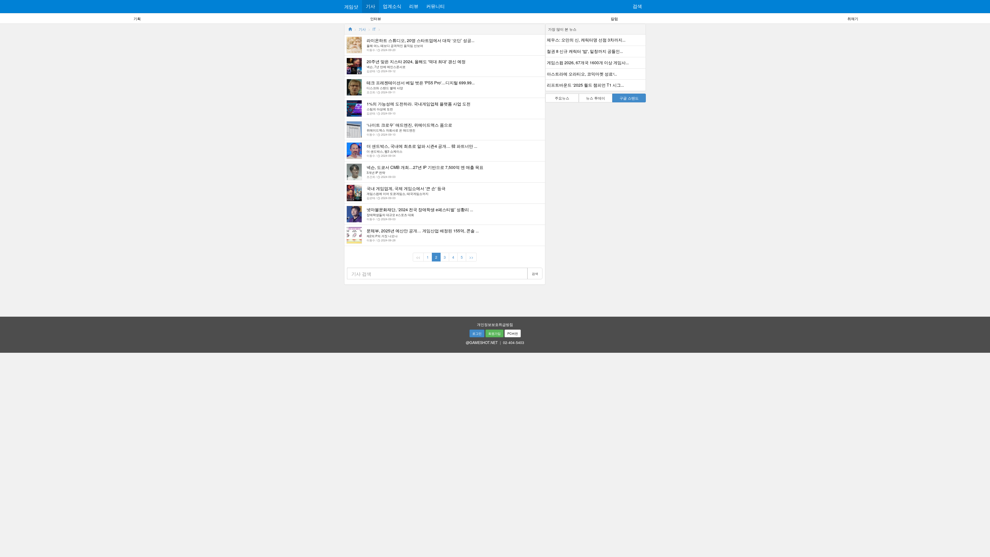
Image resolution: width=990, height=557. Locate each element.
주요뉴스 (562, 98)
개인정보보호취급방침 (495, 324)
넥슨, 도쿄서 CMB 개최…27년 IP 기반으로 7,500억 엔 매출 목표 (425, 167)
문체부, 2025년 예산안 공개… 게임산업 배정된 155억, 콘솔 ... (423, 231)
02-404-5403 (513, 342)
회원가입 (494, 333)
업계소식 (392, 6)
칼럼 (614, 18)
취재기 (852, 18)
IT (374, 29)
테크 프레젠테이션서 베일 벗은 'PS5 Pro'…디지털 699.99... (421, 83)
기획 (137, 18)
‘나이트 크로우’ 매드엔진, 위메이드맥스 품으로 (409, 125)
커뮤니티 (435, 6)
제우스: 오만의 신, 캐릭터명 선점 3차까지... (586, 40)
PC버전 (512, 333)
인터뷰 (375, 18)
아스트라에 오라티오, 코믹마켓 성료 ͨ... (582, 74)
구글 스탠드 (629, 98)
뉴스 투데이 (595, 98)
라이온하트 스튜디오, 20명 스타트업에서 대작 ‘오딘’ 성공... (420, 40)
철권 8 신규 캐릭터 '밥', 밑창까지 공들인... (585, 51)
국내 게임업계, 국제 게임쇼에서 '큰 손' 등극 (406, 188)
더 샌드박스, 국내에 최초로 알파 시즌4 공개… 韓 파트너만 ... (422, 146)
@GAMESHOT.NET (482, 342)
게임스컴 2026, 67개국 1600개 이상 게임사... (588, 62)
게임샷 (351, 6)
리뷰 (413, 6)
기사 (370, 6)
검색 (637, 6)
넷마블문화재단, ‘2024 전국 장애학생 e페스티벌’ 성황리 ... (420, 209)
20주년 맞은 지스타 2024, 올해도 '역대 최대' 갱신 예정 (416, 61)
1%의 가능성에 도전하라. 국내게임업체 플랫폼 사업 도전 (419, 104)
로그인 (477, 333)
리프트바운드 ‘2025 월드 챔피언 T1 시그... (585, 85)
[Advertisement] (495, 298)
